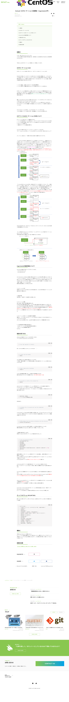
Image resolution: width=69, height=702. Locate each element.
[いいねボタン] (52, 23)
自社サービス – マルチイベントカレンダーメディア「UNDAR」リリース (43, 610)
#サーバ (16, 20)
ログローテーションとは (24, 37)
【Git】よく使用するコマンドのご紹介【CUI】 (54, 634)
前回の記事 (22, 51)
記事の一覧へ (34, 573)
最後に (21, 49)
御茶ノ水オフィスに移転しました (37, 604)
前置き (21, 35)
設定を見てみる (23, 44)
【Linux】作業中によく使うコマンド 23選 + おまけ (26, 553)
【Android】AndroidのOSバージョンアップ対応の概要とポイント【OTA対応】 (34, 634)
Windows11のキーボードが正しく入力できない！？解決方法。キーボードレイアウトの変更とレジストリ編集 (14, 634)
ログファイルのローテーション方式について (28, 40)
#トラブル (6, 636)
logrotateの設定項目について (25, 42)
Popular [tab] (61, 619)
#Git (47, 636)
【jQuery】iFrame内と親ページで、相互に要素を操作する (27, 573)
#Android (27, 636)
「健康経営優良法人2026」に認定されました (39, 598)
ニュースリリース (38, 596)
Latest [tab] (53, 619)
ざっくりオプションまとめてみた (26, 47)
